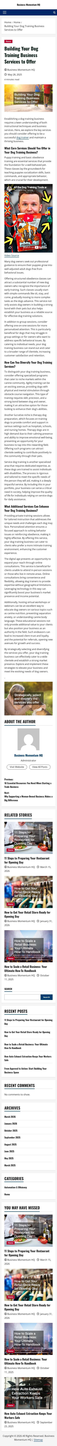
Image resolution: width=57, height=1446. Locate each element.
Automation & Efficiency (15, 1187)
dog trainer (22, 137)
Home (8, 41)
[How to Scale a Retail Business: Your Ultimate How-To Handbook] (28, 946)
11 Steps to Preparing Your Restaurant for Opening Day (26, 860)
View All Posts (39, 767)
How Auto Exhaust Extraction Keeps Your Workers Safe (28, 1415)
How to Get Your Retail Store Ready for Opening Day (27, 914)
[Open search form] (54, 12)
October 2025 (10, 1130)
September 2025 (12, 1137)
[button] (4, 12)
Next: (28, 796)
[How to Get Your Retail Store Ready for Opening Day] (28, 892)
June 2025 (9, 1151)
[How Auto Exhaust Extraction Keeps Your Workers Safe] (28, 1393)
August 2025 (10, 1144)
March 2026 (10, 1116)
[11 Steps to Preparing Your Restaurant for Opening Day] (28, 838)
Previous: (27, 783)
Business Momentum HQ (28, 4)
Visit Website (17, 767)
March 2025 (9, 1165)
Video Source (11, 255)
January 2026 (10, 1123)
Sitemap (38, 1439)
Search (8, 989)
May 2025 (8, 1158)
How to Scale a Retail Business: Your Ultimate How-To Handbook (25, 968)
